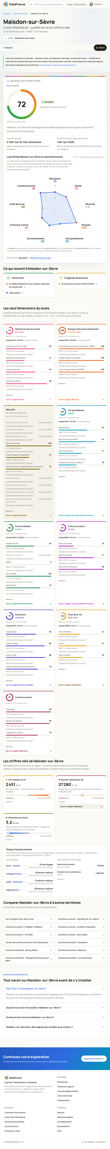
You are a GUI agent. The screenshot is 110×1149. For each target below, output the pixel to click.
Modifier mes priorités (40, 257)
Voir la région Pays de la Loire (20, 919)
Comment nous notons (15, 1112)
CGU (59, 1131)
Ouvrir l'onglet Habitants (71, 806)
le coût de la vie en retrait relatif (78, 283)
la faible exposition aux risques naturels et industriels (29, 285)
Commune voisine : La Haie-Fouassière (76, 926)
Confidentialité (64, 1121)
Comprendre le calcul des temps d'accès (57, 65)
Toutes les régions (65, 1086)
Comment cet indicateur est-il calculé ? (19, 354)
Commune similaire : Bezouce (72, 950)
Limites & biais (11, 1126)
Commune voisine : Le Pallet (19, 934)
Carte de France (64, 1095)
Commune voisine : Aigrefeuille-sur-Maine (78, 919)
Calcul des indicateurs (15, 1117)
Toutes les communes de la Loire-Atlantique (27, 942)
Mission (60, 1112)
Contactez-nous (12, 1131)
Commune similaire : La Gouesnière (75, 957)
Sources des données (14, 1121)
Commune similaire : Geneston (73, 942)
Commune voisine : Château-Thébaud (24, 926)
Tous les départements (67, 1091)
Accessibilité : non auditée (95, 1142)
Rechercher (62, 1082)
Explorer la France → (94, 1058)
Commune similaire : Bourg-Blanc (22, 950)
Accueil (6, 13)
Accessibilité (63, 1126)
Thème (100, 47)
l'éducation (14, 292)
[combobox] (47, 4)
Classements (79, 4)
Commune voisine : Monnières (72, 934)
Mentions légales (65, 1117)
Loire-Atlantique (20, 13)
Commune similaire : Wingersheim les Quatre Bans (27, 959)
